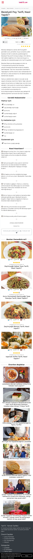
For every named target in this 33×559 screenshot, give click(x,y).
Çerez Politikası (9, 537)
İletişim (6, 542)
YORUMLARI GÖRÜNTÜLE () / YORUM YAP (16, 231)
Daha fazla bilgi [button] (11, 557)
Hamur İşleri (8, 551)
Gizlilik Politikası (9, 538)
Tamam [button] (26, 555)
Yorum (19, 42)
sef (24, 42)
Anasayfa (3, 8)
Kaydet (5, 42)
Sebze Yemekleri (10, 8)
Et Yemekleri (8, 549)
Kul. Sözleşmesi (9, 540)
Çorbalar (7, 547)
